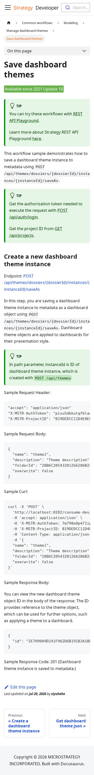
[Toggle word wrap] (74, 407)
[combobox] (75, 7)
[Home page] (9, 23)
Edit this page (23, 687)
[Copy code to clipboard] (84, 407)
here (36, 138)
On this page (19, 51)
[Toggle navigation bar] (8, 7)
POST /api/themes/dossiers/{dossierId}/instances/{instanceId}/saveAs (46, 282)
